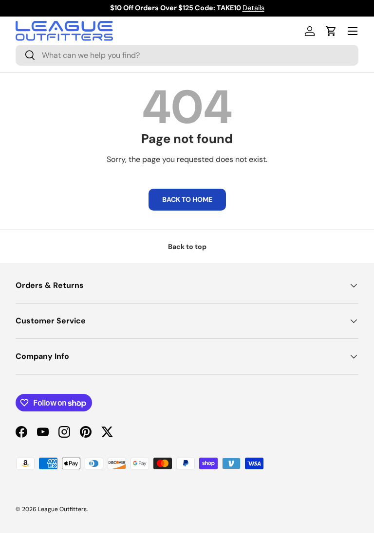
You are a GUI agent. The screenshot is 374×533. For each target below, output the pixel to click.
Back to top (187, 246)
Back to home (187, 199)
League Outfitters (62, 509)
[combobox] (187, 55)
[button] (331, 31)
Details (253, 7)
